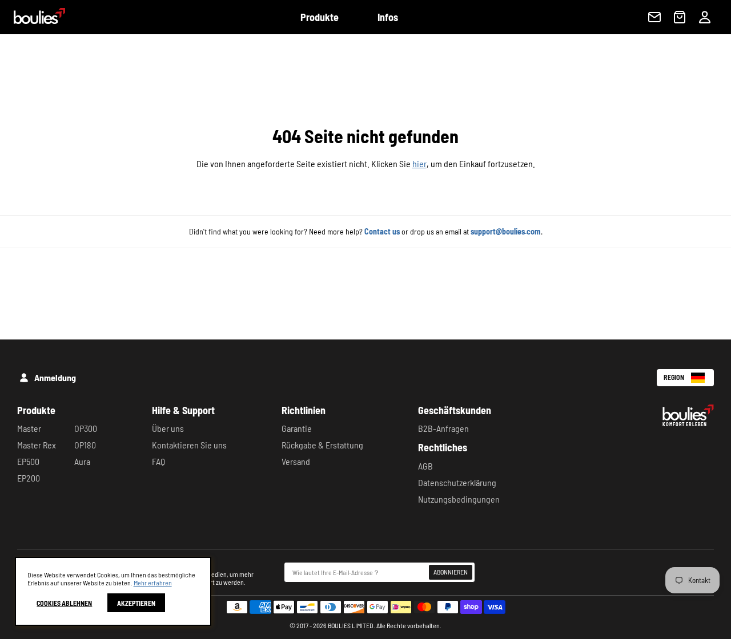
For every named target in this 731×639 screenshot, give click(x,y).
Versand (296, 461)
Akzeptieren (136, 603)
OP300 (85, 428)
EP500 (28, 461)
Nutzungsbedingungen (459, 499)
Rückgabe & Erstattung (322, 444)
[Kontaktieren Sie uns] (654, 17)
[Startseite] (32, 20)
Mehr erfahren (153, 583)
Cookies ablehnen (64, 603)
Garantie (297, 428)
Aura (82, 461)
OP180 (85, 444)
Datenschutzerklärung (457, 482)
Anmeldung (55, 377)
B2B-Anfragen (443, 428)
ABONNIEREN (450, 572)
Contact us (382, 231)
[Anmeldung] (704, 17)
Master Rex (36, 444)
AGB (425, 465)
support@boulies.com (506, 231)
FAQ (158, 461)
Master (29, 428)
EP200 (28, 477)
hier (419, 163)
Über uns (168, 428)
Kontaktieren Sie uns (189, 444)
